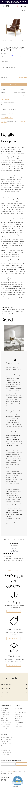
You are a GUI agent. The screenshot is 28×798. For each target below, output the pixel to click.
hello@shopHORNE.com (9, 102)
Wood (2, 58)
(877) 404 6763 (7, 104)
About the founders (20, 712)
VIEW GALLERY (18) (6, 40)
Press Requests (5, 728)
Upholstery (4, 64)
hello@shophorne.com (8, 737)
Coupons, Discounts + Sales (20, 723)
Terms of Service (5, 724)
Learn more (13, 611)
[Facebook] (2, 780)
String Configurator (7, 730)
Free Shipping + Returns (5, 709)
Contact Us (4, 718)
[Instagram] (5, 780)
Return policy (5, 714)
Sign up (21, 764)
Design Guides (18, 726)
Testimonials (18, 716)
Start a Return (5, 712)
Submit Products (19, 718)
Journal (17, 710)
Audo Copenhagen (7, 44)
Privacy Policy (5, 726)
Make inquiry (7, 117)
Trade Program (5, 720)
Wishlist (17, 720)
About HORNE (18, 708)
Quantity (3, 71)
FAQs (2, 716)
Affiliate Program (6, 722)
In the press (18, 714)
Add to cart (14, 84)
